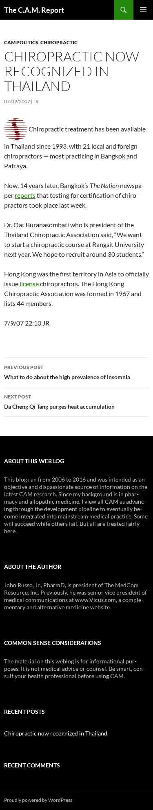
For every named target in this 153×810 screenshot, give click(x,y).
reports (25, 195)
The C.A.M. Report (34, 9)
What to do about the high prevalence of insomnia (67, 372)
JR (36, 101)
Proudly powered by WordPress (38, 800)
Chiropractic (59, 42)
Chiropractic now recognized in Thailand (55, 733)
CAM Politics (21, 42)
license (29, 283)
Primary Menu (143, 10)
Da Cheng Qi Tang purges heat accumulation (59, 402)
